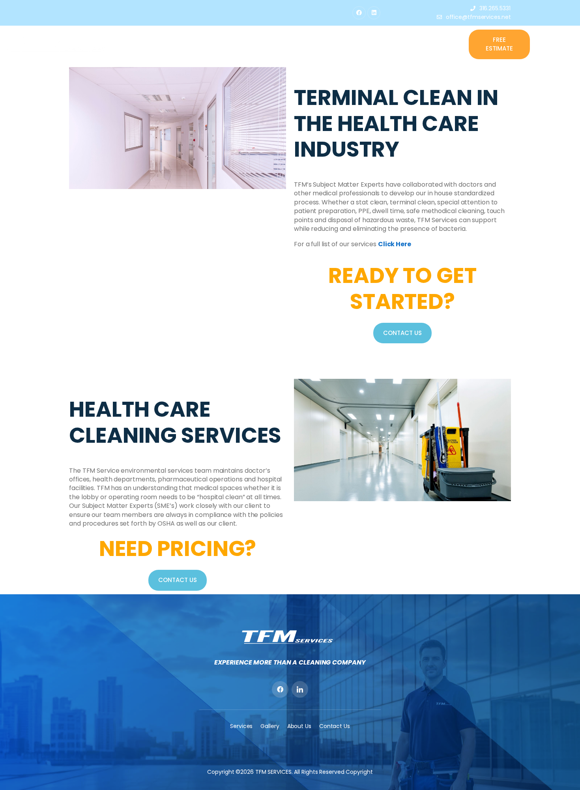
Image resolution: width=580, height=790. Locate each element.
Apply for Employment (371, 44)
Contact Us (430, 44)
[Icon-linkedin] (300, 689)
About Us (275, 44)
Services (309, 44)
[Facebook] (359, 13)
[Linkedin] (374, 13)
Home (244, 44)
